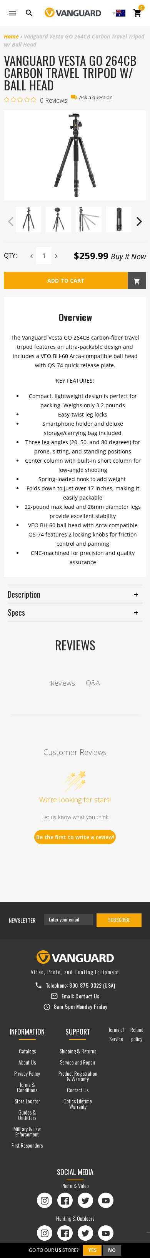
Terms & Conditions (27, 1087)
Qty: (10, 255)
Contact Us (87, 996)
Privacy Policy (27, 1073)
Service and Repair (77, 1062)
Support (77, 1031)
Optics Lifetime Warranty (77, 1103)
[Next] (138, 221)
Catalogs (27, 1051)
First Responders (27, 1145)
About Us (27, 1062)
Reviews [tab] (62, 683)
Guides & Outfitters (27, 1114)
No (112, 1250)
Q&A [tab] (93, 682)
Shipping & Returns (78, 1051)
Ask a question (96, 97)
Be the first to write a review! (75, 837)
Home (11, 36)
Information (27, 1031)
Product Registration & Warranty (77, 1076)
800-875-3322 (85, 985)
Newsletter (22, 920)
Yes (92, 1250)
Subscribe (119, 919)
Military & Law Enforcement (27, 1131)
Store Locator (27, 1101)
